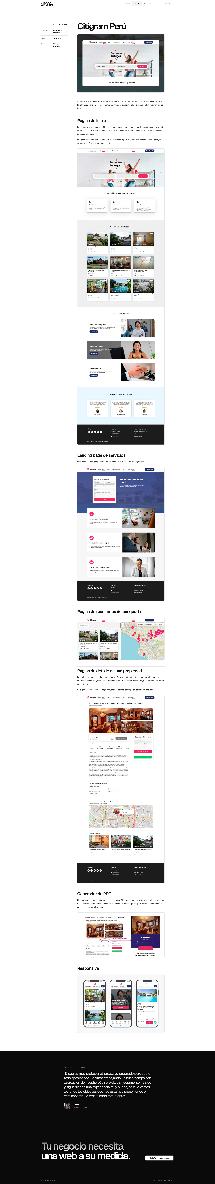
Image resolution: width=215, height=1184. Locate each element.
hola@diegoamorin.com (159, 1158)
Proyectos (137, 4)
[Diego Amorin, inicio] (47, 3)
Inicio (128, 4)
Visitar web (57, 38)
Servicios (147, 4)
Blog (157, 4)
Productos (166, 4)
